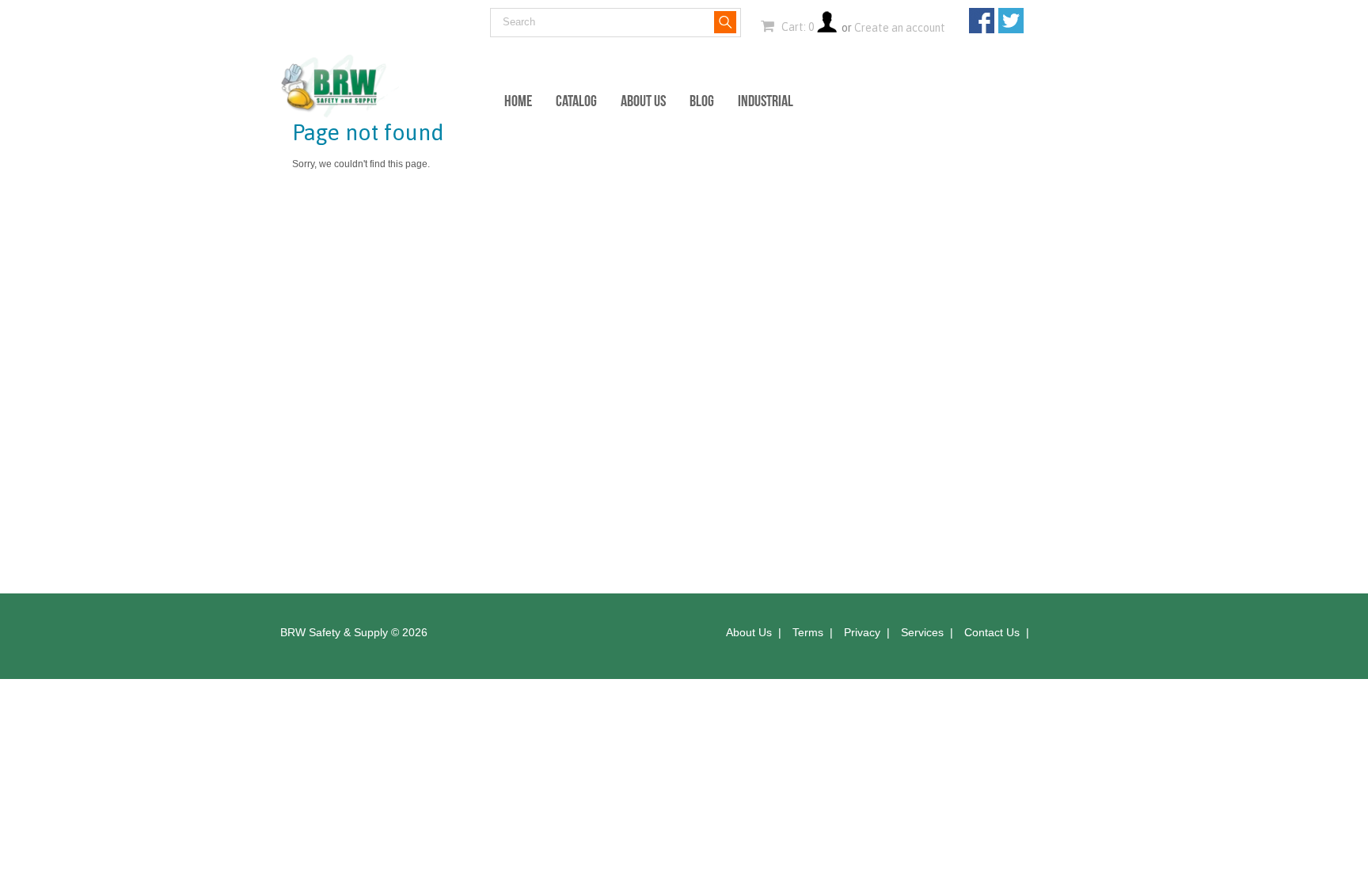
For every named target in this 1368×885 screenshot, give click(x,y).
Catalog (576, 100)
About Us (643, 100)
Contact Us (992, 632)
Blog (702, 100)
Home (518, 100)
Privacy (862, 632)
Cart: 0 (796, 27)
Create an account (899, 27)
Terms (807, 632)
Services (922, 632)
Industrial (765, 100)
